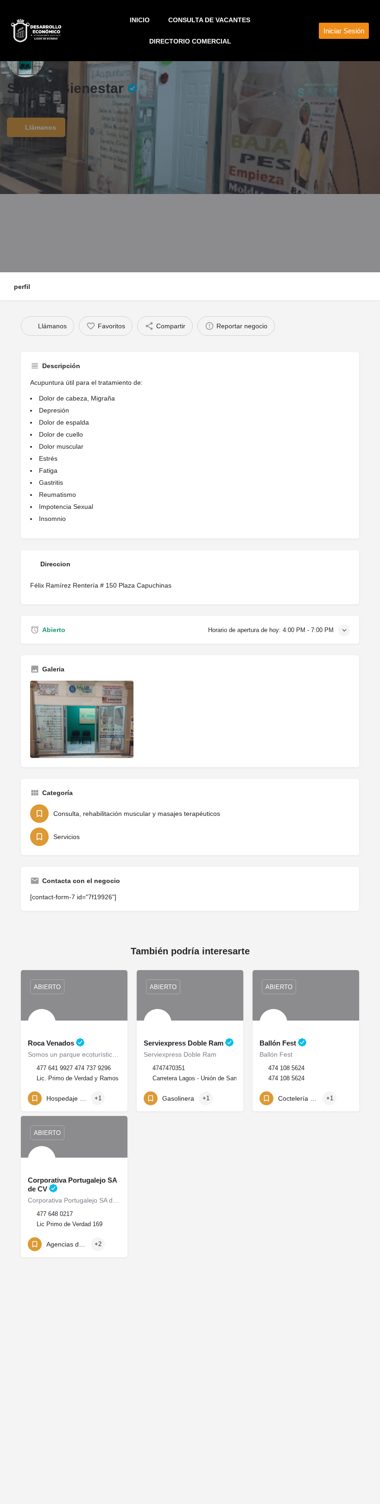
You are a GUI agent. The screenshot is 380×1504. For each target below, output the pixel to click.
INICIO (140, 20)
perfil (22, 286)
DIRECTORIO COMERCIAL (190, 41)
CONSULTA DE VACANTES (209, 20)
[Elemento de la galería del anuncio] (81, 719)
